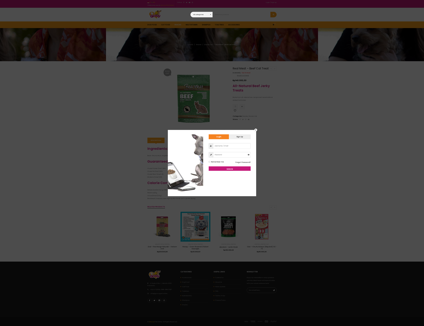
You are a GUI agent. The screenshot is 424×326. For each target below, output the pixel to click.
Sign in (230, 169)
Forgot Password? (243, 162)
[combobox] (201, 14)
